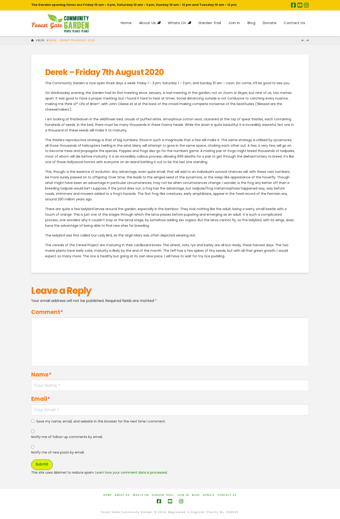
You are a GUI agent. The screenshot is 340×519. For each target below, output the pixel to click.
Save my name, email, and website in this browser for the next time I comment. (101, 421)
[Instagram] (306, 5)
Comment (47, 312)
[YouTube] (299, 5)
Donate (209, 495)
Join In (183, 495)
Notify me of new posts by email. (57, 452)
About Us (122, 495)
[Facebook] (293, 5)
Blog (196, 495)
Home (107, 495)
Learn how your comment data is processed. (131, 472)
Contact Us (227, 495)
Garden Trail (163, 495)
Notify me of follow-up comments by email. (67, 437)
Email (40, 399)
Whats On (141, 495)
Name (41, 374)
